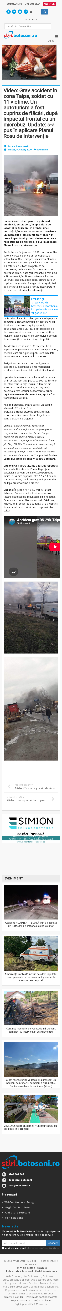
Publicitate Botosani (17, 1212)
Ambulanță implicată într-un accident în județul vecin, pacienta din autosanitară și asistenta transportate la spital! (31, 977)
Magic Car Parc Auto (17, 1207)
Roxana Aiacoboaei (18, 146)
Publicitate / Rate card (19, 1271)
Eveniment (42, 149)
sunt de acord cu (31, 1248)
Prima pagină (27, 1267)
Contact (42, 1267)
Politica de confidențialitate (42, 1248)
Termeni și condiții (12, 1297)
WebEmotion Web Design (19, 1202)
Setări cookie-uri (42, 1300)
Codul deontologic (46, 1271)
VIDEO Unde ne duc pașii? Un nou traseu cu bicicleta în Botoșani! (30, 1127)
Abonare (53, 1243)
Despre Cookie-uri (20, 1300)
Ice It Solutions (13, 1217)
